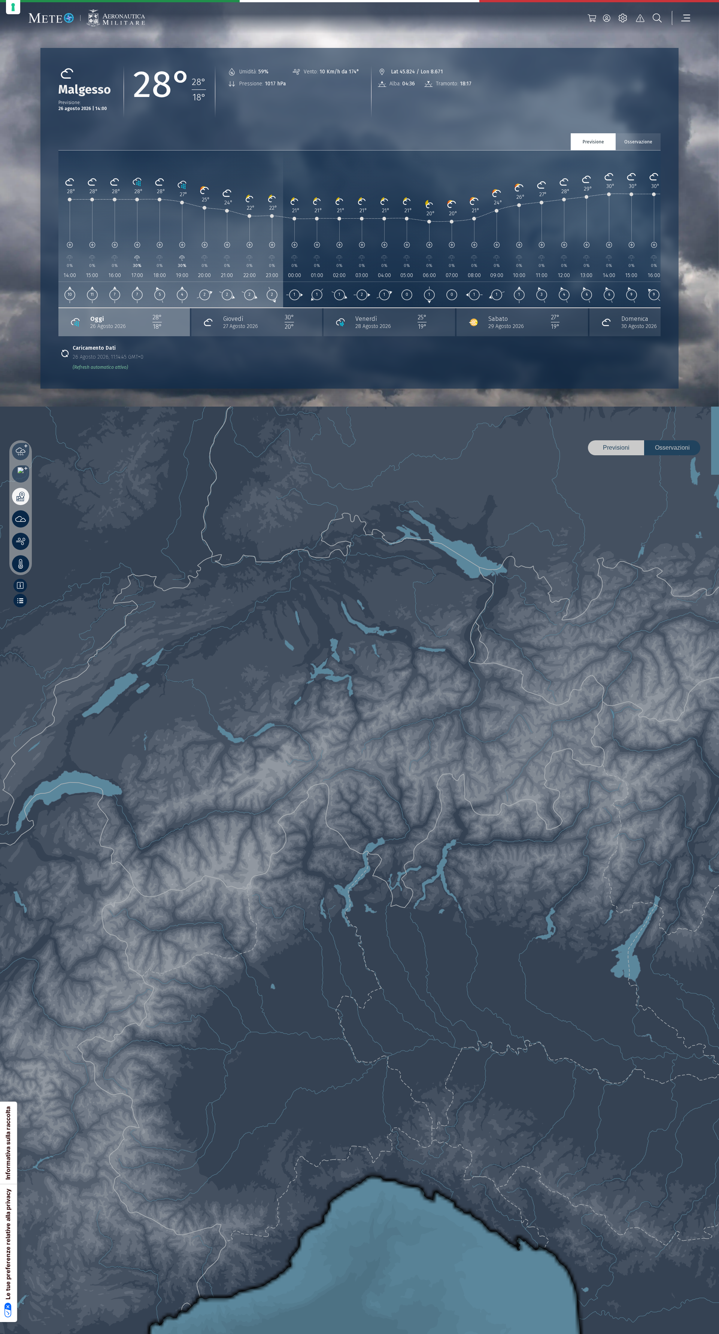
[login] (606, 17)
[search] (657, 17)
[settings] (622, 17)
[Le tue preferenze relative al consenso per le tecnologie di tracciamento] (13, 7)
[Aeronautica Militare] (116, 18)
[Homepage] (51, 18)
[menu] (681, 17)
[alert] (640, 17)
